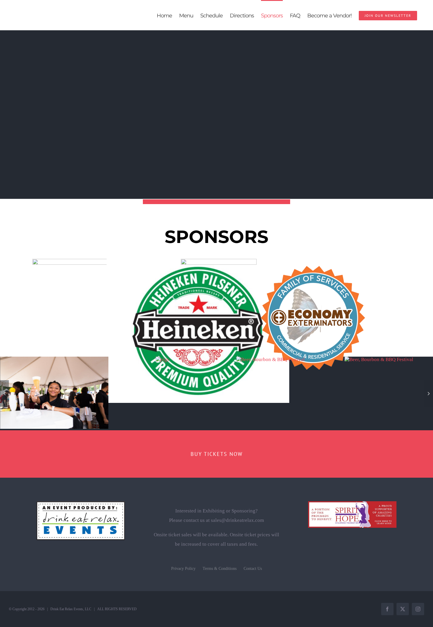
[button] (4, 393)
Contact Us (253, 568)
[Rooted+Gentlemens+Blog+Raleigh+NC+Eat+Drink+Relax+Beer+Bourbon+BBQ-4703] (54, 359)
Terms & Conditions (220, 568)
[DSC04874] (379, 359)
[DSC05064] (162, 359)
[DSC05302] (270, 359)
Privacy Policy (183, 568)
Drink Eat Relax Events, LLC (70, 609)
